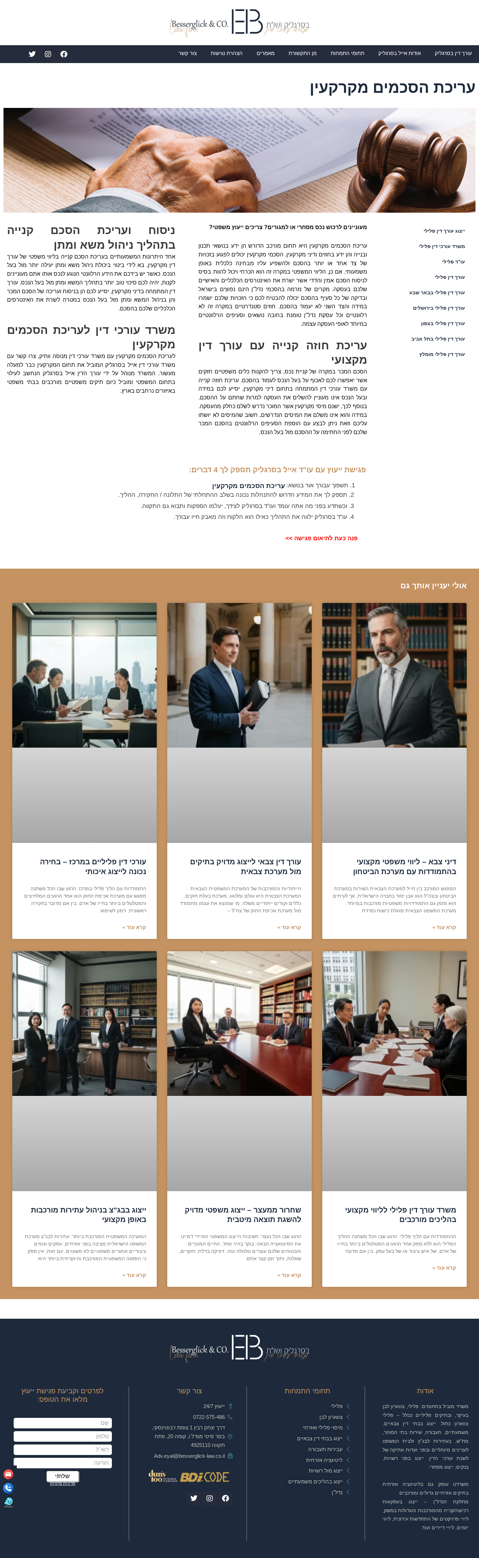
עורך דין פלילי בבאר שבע (437, 292)
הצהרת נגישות (227, 53)
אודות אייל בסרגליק (399, 53)
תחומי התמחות (347, 53)
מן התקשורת (303, 53)
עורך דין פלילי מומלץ (442, 354)
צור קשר (187, 53)
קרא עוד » (444, 927)
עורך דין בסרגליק (453, 53)
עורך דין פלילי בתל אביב (438, 339)
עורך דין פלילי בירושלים (439, 308)
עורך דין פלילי (450, 277)
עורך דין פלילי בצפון (443, 323)
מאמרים (266, 53)
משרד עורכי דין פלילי (442, 246)
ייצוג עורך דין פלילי (444, 231)
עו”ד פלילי (453, 262)
